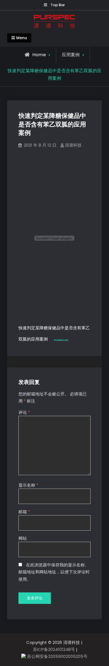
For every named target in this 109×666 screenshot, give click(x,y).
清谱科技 (73, 145)
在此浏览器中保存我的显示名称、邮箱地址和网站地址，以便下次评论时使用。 (54, 572)
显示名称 (28, 485)
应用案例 (71, 54)
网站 (22, 538)
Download (61, 340)
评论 (24, 412)
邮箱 (24, 512)
